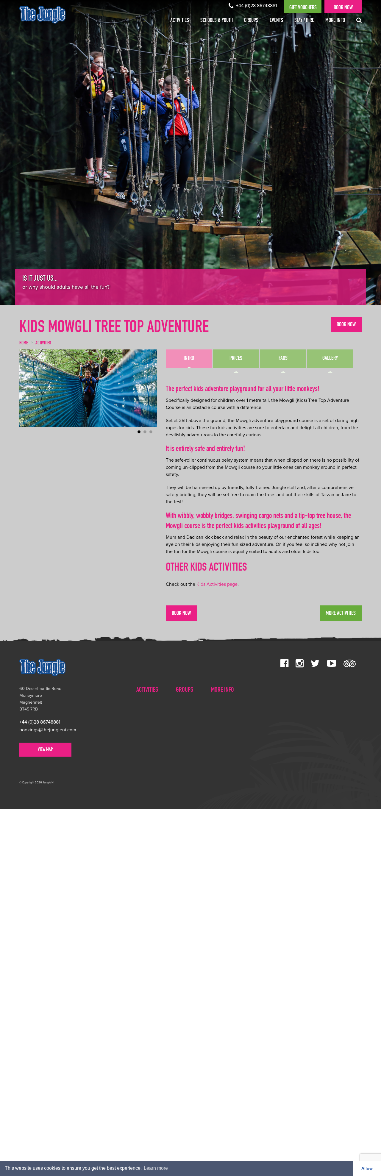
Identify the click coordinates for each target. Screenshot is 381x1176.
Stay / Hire (304, 21)
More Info (335, 21)
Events (276, 21)
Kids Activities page (217, 584)
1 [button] (139, 431)
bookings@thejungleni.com (47, 730)
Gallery (330, 359)
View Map (45, 750)
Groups (251, 21)
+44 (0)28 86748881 (256, 6)
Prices (235, 359)
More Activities (341, 614)
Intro (189, 359)
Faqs (283, 359)
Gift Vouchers (303, 8)
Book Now (343, 8)
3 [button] (150, 431)
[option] (190, 152)
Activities (179, 21)
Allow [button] (367, 1168)
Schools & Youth (216, 21)
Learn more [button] (156, 1168)
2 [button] (144, 431)
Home (23, 343)
